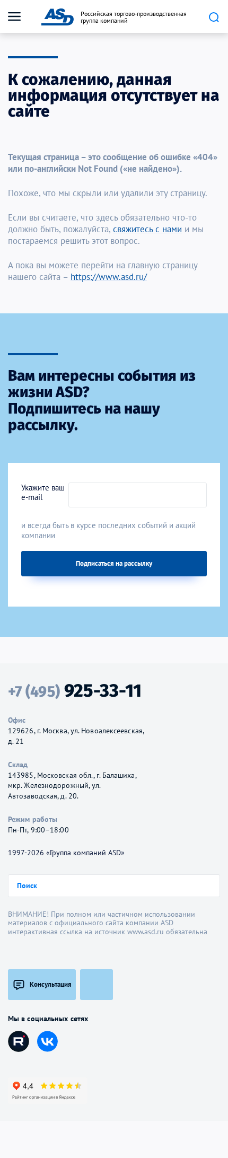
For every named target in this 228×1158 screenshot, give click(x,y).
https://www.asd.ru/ (109, 277)
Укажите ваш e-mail (43, 492)
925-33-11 (75, 690)
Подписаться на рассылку (114, 563)
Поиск (213, 17)
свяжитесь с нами (147, 229)
